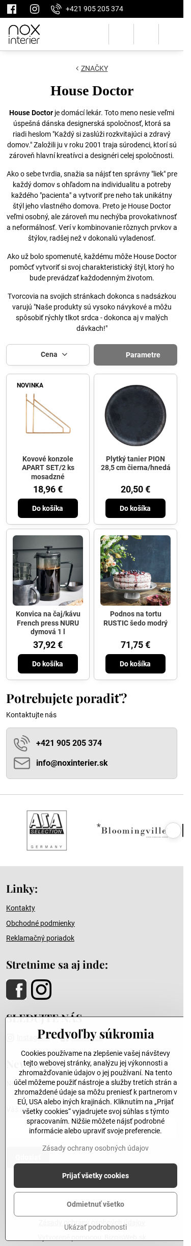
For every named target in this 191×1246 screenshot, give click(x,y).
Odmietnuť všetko (95, 1204)
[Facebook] (14, 9)
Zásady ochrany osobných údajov (95, 1148)
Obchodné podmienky (40, 923)
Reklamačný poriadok (40, 938)
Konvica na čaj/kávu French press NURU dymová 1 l (48, 623)
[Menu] (171, 34)
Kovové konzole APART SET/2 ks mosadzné (48, 468)
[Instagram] (34, 9)
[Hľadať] (121, 34)
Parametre (142, 355)
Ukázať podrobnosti (95, 1227)
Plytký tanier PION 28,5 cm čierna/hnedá (136, 463)
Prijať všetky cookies (95, 1176)
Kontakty (20, 908)
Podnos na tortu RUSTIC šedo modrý (135, 618)
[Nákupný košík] (146, 34)
